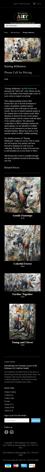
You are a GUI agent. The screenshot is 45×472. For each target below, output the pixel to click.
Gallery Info (9, 398)
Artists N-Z (8, 411)
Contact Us (8, 395)
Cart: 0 (39, 4)
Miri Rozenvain (15, 32)
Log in (15, 4)
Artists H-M (9, 407)
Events (7, 401)
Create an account (24, 4)
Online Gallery (10, 392)
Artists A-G (9, 404)
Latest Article (9, 362)
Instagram (12, 432)
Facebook (6, 432)
